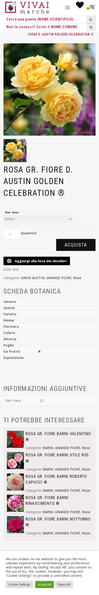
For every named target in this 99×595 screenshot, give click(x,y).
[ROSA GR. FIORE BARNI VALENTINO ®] (15, 439)
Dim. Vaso (12, 212)
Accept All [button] (44, 584)
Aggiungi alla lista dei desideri (40, 261)
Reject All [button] (64, 584)
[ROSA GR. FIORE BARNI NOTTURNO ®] (15, 524)
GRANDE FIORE (58, 277)
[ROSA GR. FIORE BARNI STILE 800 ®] (15, 460)
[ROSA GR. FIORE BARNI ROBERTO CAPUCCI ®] (15, 481)
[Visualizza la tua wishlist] (80, 6)
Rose (77, 277)
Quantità (28, 233)
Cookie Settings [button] (19, 584)
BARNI (48, 447)
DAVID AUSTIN (32, 277)
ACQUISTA (76, 245)
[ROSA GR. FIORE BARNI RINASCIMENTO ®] (15, 502)
